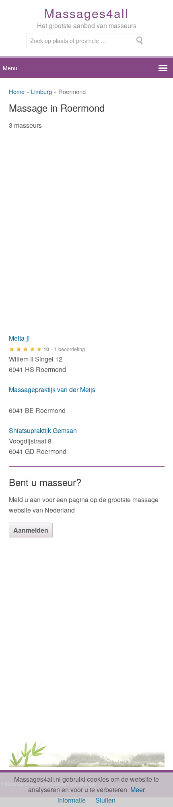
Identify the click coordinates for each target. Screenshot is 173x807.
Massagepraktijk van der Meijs (52, 389)
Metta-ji (19, 338)
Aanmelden (30, 530)
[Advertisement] (86, 236)
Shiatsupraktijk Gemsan (43, 430)
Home (17, 91)
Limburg (41, 91)
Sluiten (105, 800)
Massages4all (86, 13)
